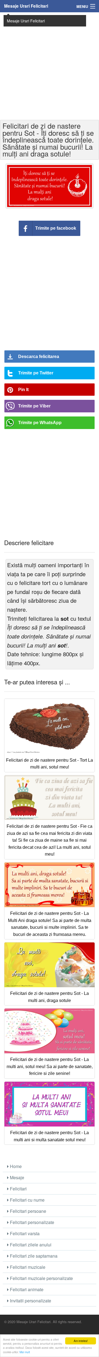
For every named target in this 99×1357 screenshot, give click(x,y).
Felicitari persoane (27, 1211)
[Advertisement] (49, 65)
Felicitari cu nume (27, 1200)
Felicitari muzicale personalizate (41, 1278)
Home (15, 1166)
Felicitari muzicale (27, 1267)
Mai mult (25, 1352)
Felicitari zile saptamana (33, 1256)
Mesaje (16, 1177)
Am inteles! (81, 1341)
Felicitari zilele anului (30, 1244)
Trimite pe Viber (34, 406)
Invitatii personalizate (30, 1300)
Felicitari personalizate (31, 1222)
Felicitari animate (26, 1289)
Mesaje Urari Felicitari (26, 6)
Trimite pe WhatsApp (40, 422)
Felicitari (18, 1188)
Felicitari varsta (24, 1233)
